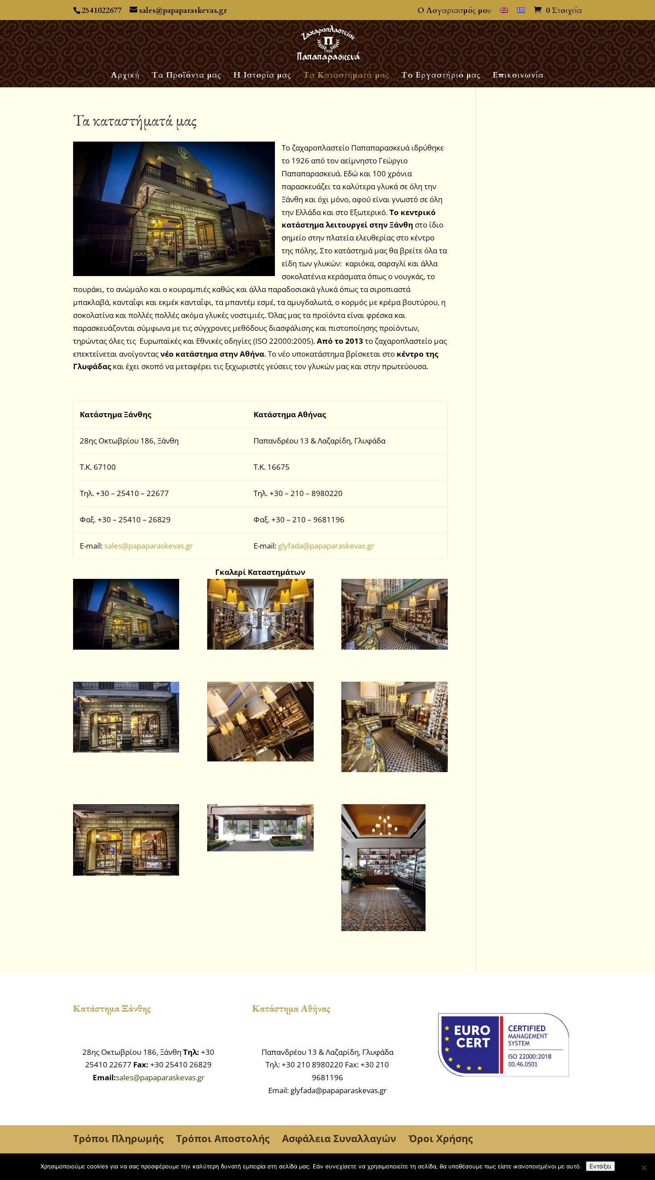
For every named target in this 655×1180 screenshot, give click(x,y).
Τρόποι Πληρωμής (118, 1138)
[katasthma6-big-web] (126, 842)
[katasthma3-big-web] (126, 719)
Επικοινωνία (518, 76)
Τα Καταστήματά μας (346, 76)
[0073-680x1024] (394, 869)
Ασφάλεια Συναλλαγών (339, 1138)
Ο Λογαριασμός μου (454, 11)
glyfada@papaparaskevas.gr (326, 546)
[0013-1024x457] (260, 829)
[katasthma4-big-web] (260, 723)
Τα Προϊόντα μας (186, 76)
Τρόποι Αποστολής (223, 1138)
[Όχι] (643, 1167)
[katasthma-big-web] (126, 616)
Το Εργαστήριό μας (441, 76)
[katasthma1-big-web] (260, 616)
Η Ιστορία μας (262, 76)
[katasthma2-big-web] (394, 616)
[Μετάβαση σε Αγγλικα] (504, 13)
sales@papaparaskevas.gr (148, 546)
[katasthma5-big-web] (394, 729)
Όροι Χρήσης (441, 1138)
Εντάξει (600, 1166)
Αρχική (125, 76)
